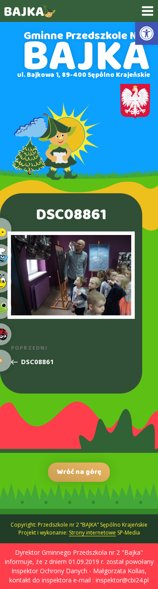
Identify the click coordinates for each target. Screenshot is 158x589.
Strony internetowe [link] (92, 532)
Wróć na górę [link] (79, 471)
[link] (146, 33)
